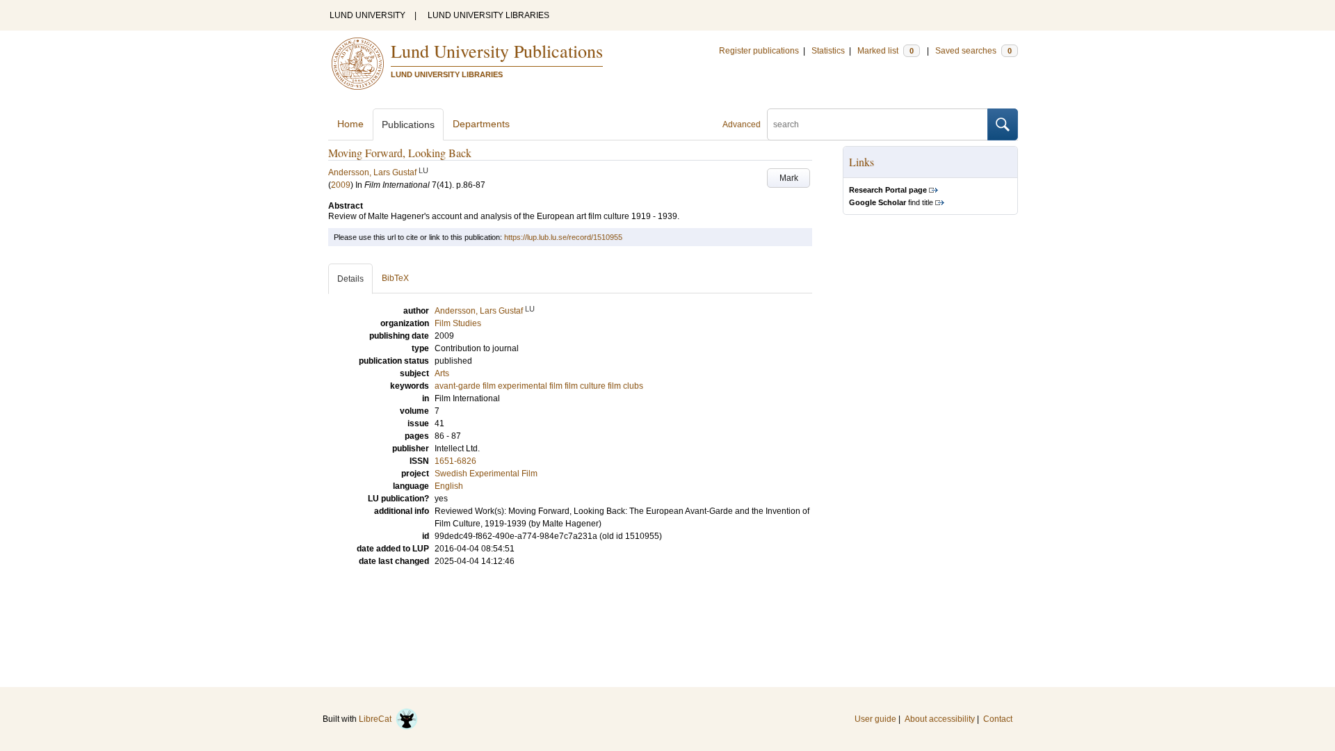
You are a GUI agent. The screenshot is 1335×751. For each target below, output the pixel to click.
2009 (340, 185)
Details (350, 279)
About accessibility (940, 719)
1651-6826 (455, 461)
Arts (442, 373)
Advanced (741, 124)
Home (350, 123)
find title (891, 202)
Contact (997, 719)
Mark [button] (788, 178)
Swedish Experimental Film (486, 473)
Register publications (759, 51)
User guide (875, 719)
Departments (481, 123)
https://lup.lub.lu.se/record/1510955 (563, 237)
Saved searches (973, 51)
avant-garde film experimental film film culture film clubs (539, 386)
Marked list (885, 51)
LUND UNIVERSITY (367, 15)
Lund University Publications (497, 51)
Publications (408, 124)
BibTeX (395, 278)
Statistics (828, 51)
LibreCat (377, 719)
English (449, 486)
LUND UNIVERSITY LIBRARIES (488, 15)
